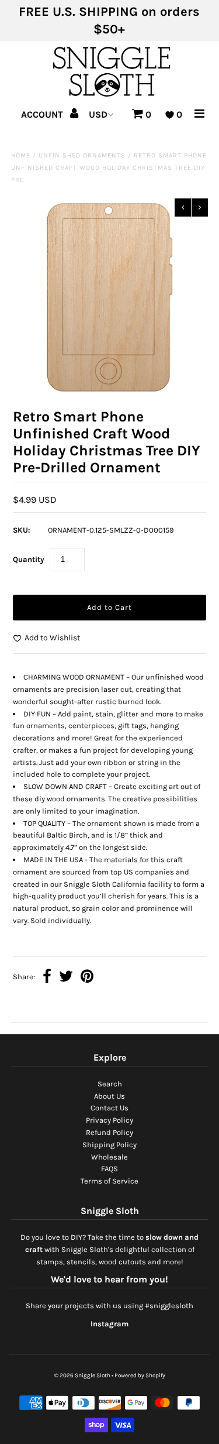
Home (20, 155)
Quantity (28, 559)
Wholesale (109, 1157)
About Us (109, 1096)
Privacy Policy (109, 1120)
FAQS (109, 1168)
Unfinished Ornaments (82, 155)
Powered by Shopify (139, 1375)
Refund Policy (109, 1132)
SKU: (21, 530)
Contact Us (109, 1107)
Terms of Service (109, 1181)
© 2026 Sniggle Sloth (82, 1375)
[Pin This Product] (87, 978)
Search (110, 1083)
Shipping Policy (109, 1144)
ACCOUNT (43, 114)
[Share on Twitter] (66, 978)
